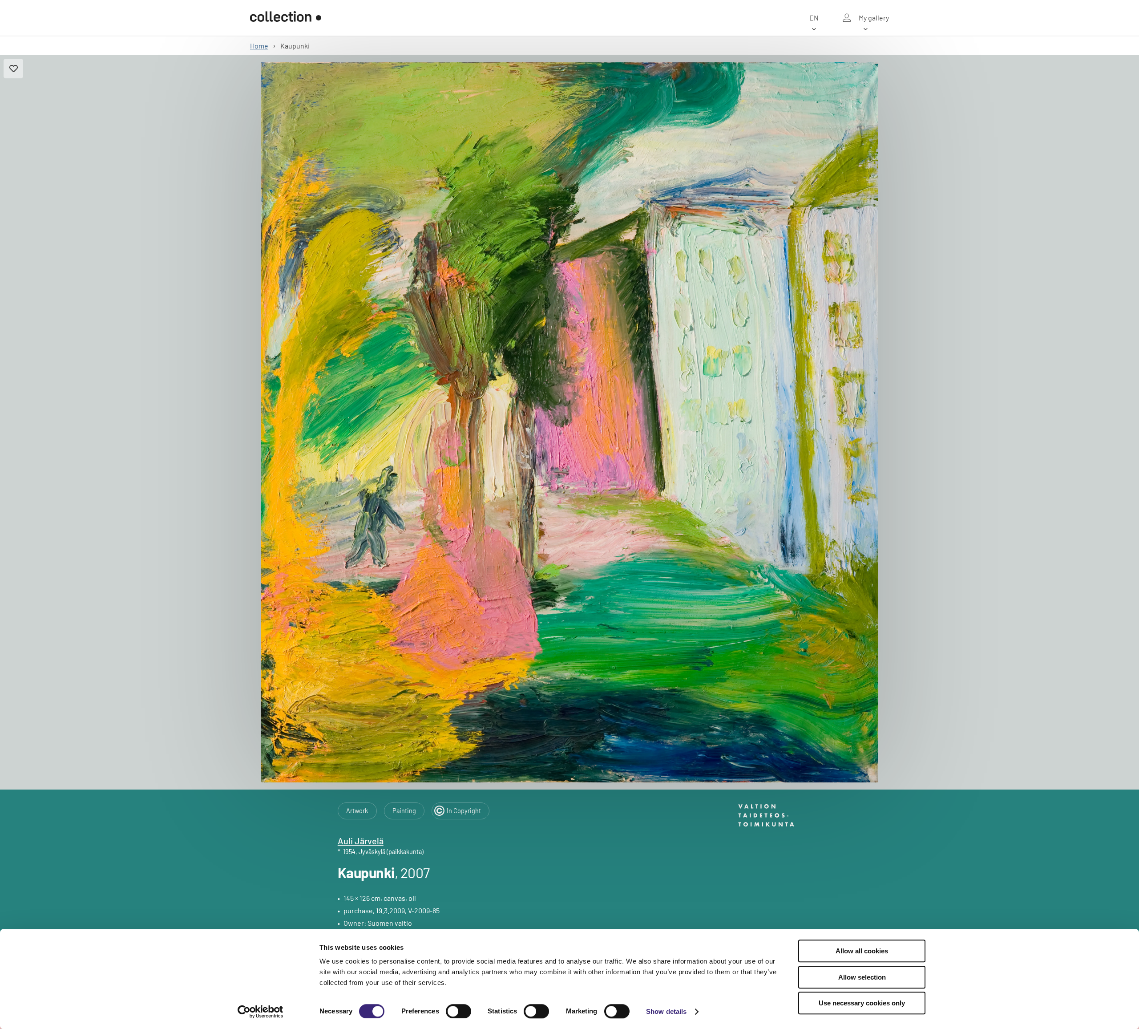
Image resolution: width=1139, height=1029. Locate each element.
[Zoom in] (569, 422)
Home (259, 45)
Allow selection (862, 977)
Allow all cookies (862, 951)
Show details (666, 1011)
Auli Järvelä (361, 840)
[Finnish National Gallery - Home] (285, 18)
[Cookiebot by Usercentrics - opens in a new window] (260, 1011)
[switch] (458, 1011)
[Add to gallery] (13, 68)
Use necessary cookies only (862, 1003)
